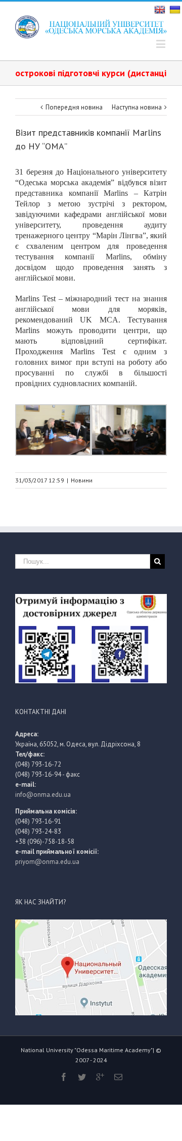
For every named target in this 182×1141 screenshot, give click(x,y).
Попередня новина (74, 107)
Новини (82, 480)
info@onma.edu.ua (43, 794)
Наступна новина (137, 107)
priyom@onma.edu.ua (47, 861)
